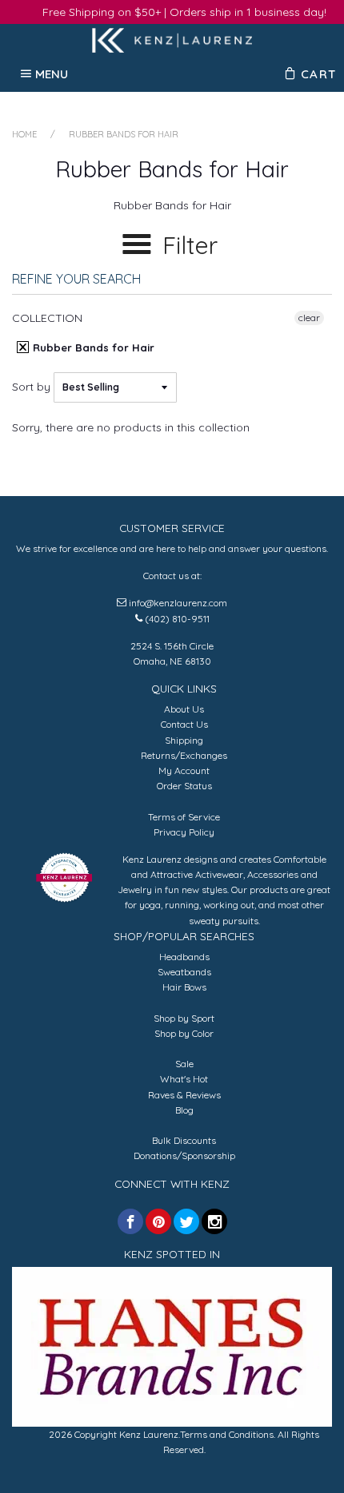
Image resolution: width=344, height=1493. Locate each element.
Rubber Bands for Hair (92, 347)
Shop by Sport (184, 1018)
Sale (184, 1064)
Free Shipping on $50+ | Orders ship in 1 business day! (184, 12)
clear (309, 318)
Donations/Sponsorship (184, 1155)
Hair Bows (184, 987)
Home (24, 134)
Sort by (31, 386)
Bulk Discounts (184, 1140)
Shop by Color (184, 1033)
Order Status (184, 786)
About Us (184, 709)
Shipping (184, 740)
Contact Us (184, 724)
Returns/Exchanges (184, 755)
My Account (184, 770)
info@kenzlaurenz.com (178, 603)
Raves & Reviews (184, 1095)
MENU (52, 73)
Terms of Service (184, 817)
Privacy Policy (184, 832)
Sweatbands (184, 972)
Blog (184, 1110)
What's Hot (184, 1079)
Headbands (184, 957)
